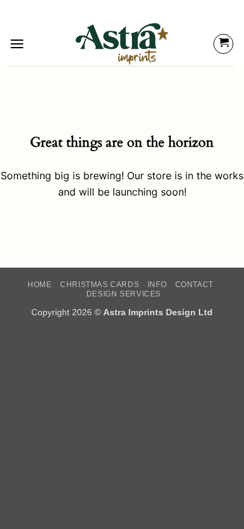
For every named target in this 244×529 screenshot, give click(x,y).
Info (157, 284)
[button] (16, 43)
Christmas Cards (99, 284)
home (39, 284)
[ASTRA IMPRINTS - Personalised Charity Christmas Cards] (122, 44)
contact (194, 284)
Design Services (123, 294)
